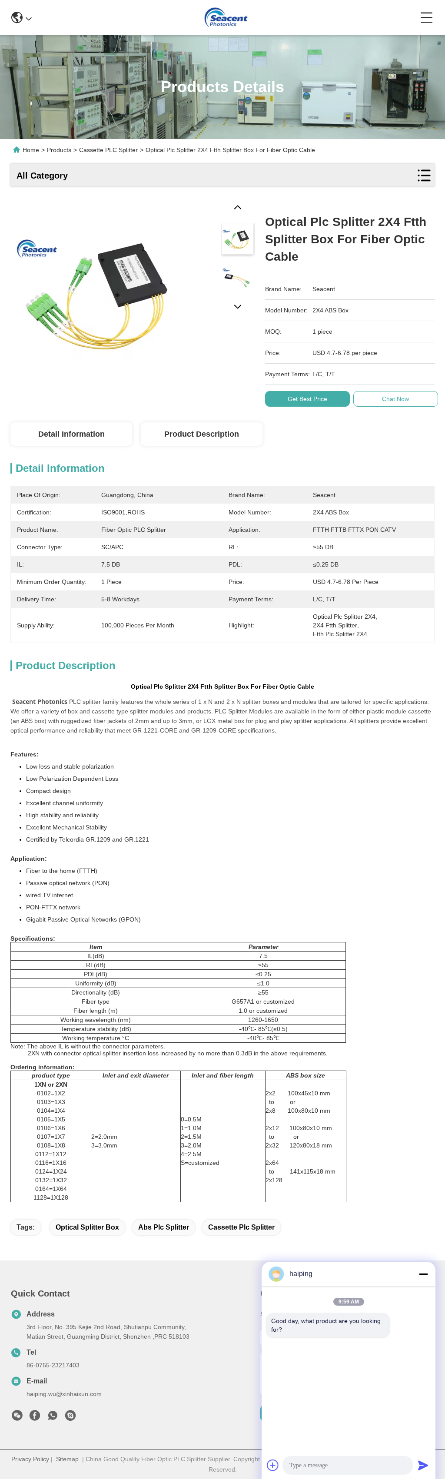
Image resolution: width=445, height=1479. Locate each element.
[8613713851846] (52, 1417)
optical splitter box (87, 1227)
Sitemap (67, 1459)
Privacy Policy (30, 1459)
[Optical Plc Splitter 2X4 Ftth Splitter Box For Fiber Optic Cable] (99, 291)
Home (31, 149)
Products (59, 149)
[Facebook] (35, 1417)
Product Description (201, 434)
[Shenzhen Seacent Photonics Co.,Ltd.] (226, 17)
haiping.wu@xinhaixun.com (64, 1393)
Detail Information (71, 434)
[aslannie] (70, 1417)
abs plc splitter (163, 1227)
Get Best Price (307, 399)
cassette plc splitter (241, 1227)
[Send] (423, 1465)
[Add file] (273, 1465)
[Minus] (423, 1274)
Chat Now (395, 398)
